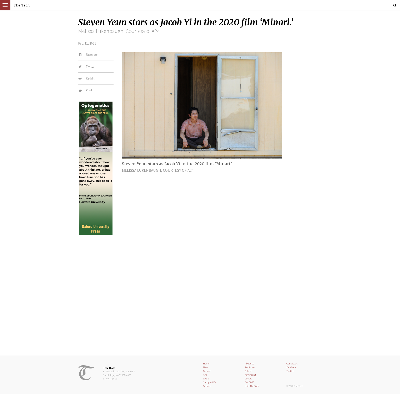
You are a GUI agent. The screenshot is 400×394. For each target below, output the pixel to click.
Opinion (207, 371)
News (205, 367)
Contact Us (292, 363)
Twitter (290, 371)
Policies (248, 371)
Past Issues (250, 367)
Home (206, 363)
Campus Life (209, 382)
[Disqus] (200, 292)
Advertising (250, 374)
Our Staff (249, 382)
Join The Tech (252, 386)
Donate (248, 378)
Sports (206, 378)
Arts (205, 374)
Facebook (291, 367)
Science (207, 386)
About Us (249, 363)
